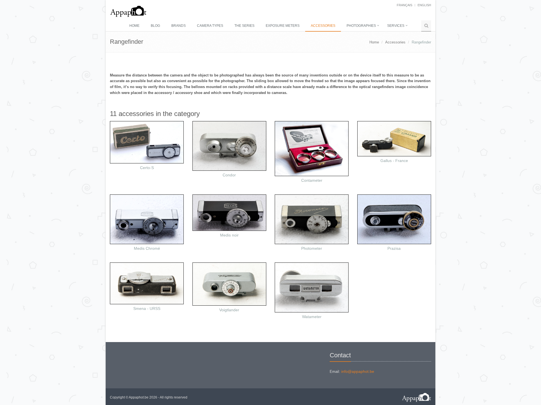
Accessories (323, 26)
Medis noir (229, 235)
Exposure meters (283, 26)
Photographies (361, 26)
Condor (229, 175)
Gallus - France (394, 160)
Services (395, 26)
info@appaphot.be (357, 371)
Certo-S (147, 167)
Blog (155, 26)
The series (244, 26)
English (424, 5)
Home (134, 26)
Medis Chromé (147, 248)
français (404, 5)
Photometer (311, 248)
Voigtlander (229, 310)
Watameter (312, 316)
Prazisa (394, 248)
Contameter (311, 180)
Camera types (210, 26)
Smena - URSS (146, 308)
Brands (178, 26)
